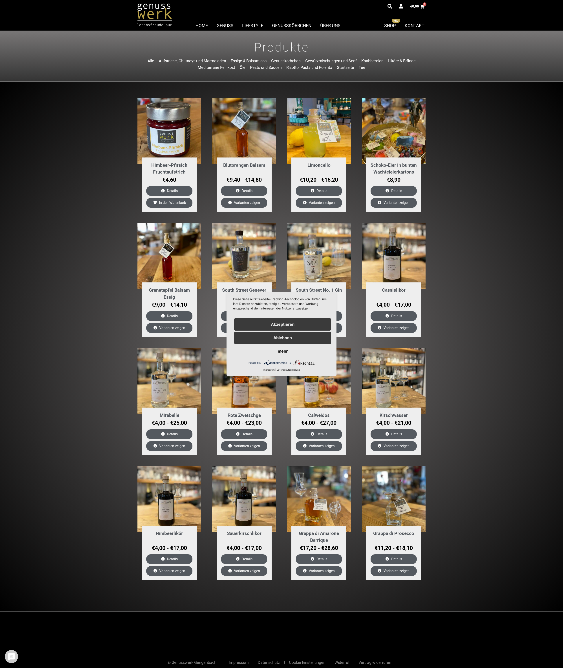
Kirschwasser (394, 415)
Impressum (239, 662)
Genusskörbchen (291, 25)
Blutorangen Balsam (244, 165)
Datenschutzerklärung (288, 369)
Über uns (330, 25)
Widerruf (342, 662)
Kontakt (414, 25)
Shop (390, 25)
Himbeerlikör (169, 533)
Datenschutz (269, 662)
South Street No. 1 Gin (319, 290)
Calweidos (319, 415)
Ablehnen (282, 337)
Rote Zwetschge (244, 415)
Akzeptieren (282, 324)
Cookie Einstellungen (307, 662)
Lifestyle (252, 25)
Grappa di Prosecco (393, 533)
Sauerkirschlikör (244, 533)
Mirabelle (169, 415)
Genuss (225, 25)
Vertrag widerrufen (374, 662)
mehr (283, 351)
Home (202, 25)
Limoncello (319, 165)
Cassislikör (394, 290)
